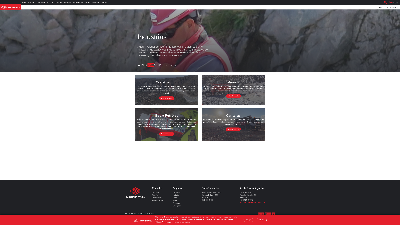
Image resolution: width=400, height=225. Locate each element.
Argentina (392, 7)
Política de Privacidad (162, 222)
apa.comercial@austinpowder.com (252, 202)
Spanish (380, 7)
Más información (166, 98)
